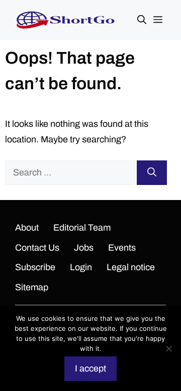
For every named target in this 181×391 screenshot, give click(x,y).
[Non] (168, 348)
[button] (142, 20)
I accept (90, 368)
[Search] (152, 172)
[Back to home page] (65, 20)
